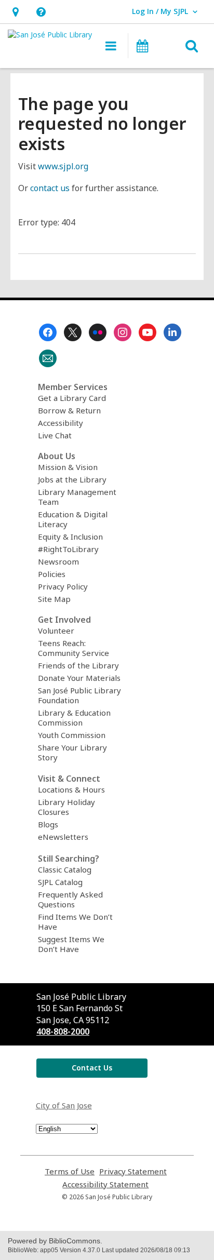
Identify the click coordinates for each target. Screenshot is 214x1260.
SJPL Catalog (60, 882)
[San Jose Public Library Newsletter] (48, 358)
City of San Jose (64, 1105)
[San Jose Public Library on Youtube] (147, 332)
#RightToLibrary (68, 549)
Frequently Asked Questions (70, 899)
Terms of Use (70, 1171)
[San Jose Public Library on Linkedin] (172, 332)
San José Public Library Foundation (79, 695)
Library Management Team (77, 497)
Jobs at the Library (72, 479)
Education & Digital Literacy (73, 519)
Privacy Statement (133, 1171)
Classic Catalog (64, 869)
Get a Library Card (72, 398)
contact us (50, 188)
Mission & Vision (68, 467)
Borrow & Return (69, 410)
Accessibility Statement (105, 1184)
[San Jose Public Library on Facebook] (48, 332)
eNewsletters (63, 837)
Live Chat (55, 435)
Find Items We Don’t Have (75, 922)
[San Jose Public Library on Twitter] (73, 332)
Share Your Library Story (72, 752)
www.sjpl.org (63, 166)
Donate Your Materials (79, 678)
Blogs (48, 824)
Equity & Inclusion (70, 536)
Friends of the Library (78, 665)
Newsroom (58, 561)
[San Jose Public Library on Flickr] (97, 332)
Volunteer (56, 630)
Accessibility (60, 423)
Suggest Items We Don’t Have (71, 944)
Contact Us (92, 1068)
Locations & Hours (71, 789)
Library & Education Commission (74, 717)
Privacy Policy (63, 586)
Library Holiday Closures (66, 807)
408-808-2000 (62, 1031)
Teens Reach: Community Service (73, 648)
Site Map (54, 599)
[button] (15, 11)
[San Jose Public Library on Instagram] (122, 332)
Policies (51, 574)
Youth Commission (71, 735)
